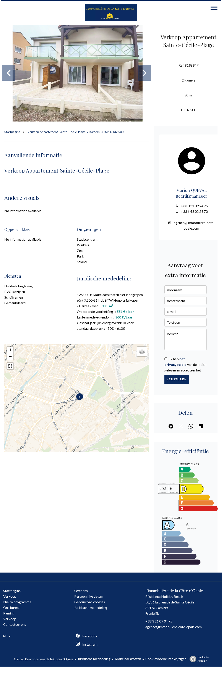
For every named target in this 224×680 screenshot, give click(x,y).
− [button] (10, 356)
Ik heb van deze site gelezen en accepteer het (185, 364)
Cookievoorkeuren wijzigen (165, 659)
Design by (203, 659)
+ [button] (10, 350)
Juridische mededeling (94, 659)
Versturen (177, 379)
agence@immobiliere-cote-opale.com (173, 627)
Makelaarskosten (128, 659)
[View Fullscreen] (10, 366)
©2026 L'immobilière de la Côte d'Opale (43, 659)
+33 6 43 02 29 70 (194, 211)
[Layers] (142, 351)
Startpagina (12, 132)
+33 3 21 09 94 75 (194, 206)
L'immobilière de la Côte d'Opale (174, 590)
